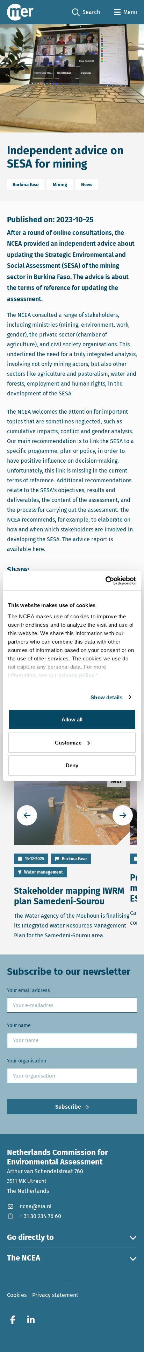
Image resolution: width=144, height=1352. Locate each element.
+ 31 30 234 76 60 (40, 1216)
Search (86, 12)
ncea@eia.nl (36, 1206)
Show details (106, 697)
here (38, 549)
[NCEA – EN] (20, 12)
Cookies (17, 1295)
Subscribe (68, 1106)
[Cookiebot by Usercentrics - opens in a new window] (105, 580)
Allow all (72, 719)
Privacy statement (55, 1295)
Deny (72, 765)
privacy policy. (77, 675)
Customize (68, 742)
